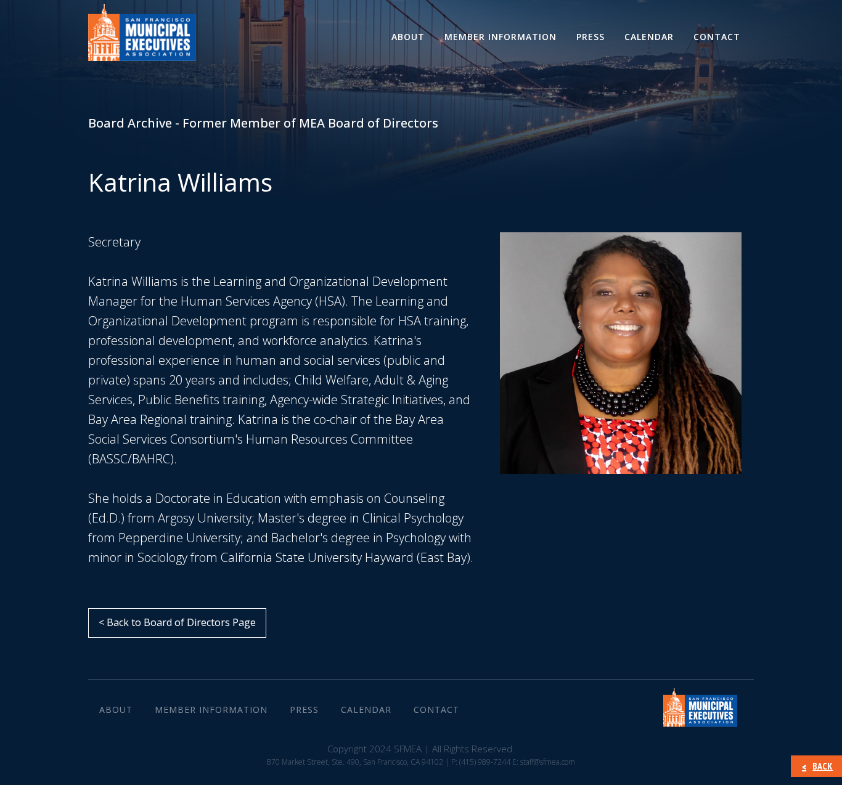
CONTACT (716, 37)
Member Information (500, 37)
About (408, 37)
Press (590, 37)
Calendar (649, 37)
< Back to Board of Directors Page (177, 622)
